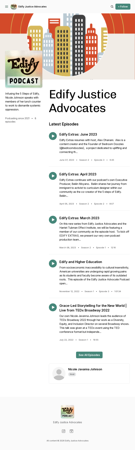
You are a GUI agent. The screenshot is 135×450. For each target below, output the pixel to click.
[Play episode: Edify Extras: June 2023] (53, 136)
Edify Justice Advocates (32, 6)
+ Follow (123, 6)
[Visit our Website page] (71, 431)
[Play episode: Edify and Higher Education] (53, 263)
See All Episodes (89, 355)
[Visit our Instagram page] (63, 431)
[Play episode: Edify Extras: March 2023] (53, 220)
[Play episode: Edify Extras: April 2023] (53, 176)
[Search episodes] (112, 7)
